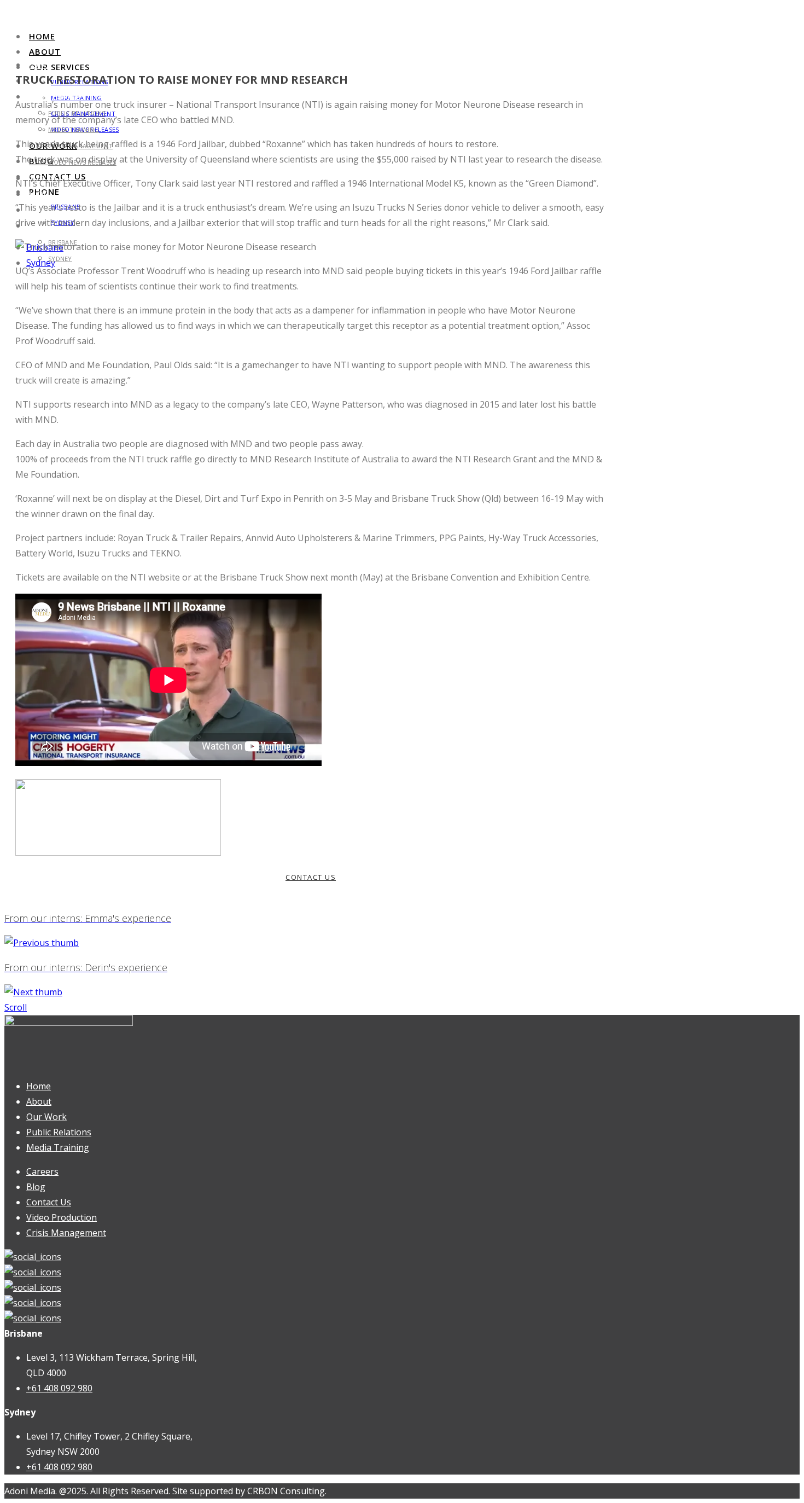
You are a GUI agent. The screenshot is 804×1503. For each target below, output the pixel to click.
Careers (42, 1171)
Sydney (60, 258)
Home (42, 36)
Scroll (15, 1007)
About (45, 51)
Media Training (73, 129)
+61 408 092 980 (59, 1388)
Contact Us (48, 1202)
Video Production (61, 1217)
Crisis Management (66, 1233)
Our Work (46, 1117)
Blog (38, 194)
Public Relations (58, 1132)
